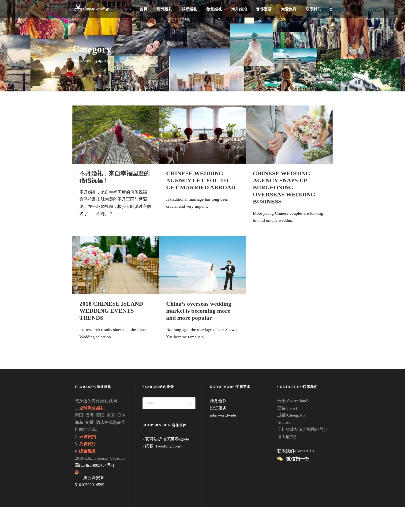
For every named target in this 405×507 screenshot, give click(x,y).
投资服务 (218, 408)
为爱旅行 (288, 9)
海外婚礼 (164, 9)
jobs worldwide (223, 415)
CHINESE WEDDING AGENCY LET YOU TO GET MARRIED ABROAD (200, 180)
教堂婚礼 (214, 9)
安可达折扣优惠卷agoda (167, 439)
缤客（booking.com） (164, 446)
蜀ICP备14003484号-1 (94, 465)
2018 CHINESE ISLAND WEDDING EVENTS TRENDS (111, 310)
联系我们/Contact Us (295, 451)
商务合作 (218, 400)
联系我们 (313, 9)
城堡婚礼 (189, 9)
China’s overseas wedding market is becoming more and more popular (198, 310)
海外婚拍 (239, 9)
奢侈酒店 (264, 9)
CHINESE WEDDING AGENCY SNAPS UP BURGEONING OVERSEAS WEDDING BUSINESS (284, 187)
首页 (143, 9)
